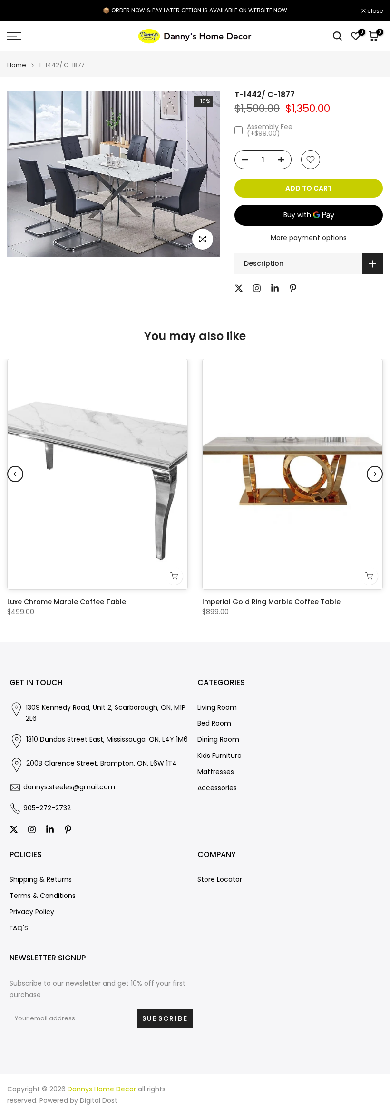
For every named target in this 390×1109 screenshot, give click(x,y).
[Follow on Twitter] (238, 288)
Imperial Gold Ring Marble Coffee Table (271, 601)
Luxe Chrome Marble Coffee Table (66, 601)
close (20, 11)
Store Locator (219, 879)
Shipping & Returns (41, 879)
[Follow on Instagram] (257, 288)
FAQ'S (19, 928)
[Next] (375, 474)
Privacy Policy (32, 912)
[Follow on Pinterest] (293, 288)
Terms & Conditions (43, 895)
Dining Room (218, 739)
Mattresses (215, 771)
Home (16, 65)
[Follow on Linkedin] (275, 288)
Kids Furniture (219, 755)
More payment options (309, 237)
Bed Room (214, 723)
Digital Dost (98, 1100)
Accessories (217, 788)
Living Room (217, 707)
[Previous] (15, 474)
